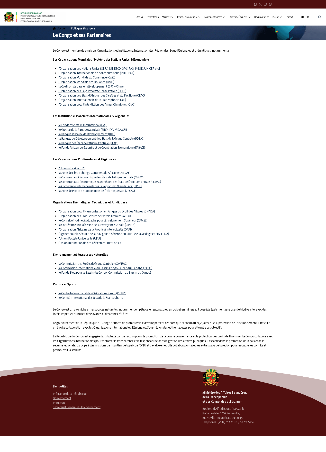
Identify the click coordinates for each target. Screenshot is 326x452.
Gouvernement (62, 398)
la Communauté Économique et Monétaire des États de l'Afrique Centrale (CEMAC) (109, 182)
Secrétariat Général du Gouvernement (77, 407)
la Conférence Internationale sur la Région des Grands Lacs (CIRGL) (100, 186)
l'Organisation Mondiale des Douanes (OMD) (86, 82)
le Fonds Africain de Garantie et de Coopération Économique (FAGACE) (102, 147)
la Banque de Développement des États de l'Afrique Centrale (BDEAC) (101, 138)
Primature (59, 403)
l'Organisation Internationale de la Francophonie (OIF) (92, 100)
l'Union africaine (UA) (71, 168)
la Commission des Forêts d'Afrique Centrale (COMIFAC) (92, 263)
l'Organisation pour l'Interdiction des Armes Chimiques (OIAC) (96, 104)
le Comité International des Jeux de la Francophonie (90, 298)
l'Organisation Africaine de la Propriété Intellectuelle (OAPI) (95, 229)
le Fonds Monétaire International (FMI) (82, 125)
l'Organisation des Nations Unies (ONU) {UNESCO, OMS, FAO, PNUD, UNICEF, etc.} (109, 68)
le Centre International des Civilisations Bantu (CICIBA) (92, 293)
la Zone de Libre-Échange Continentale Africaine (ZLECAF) (94, 173)
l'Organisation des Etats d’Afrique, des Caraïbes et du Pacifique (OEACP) (102, 95)
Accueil (61, 28)
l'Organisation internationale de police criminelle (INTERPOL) (96, 73)
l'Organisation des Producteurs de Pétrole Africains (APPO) (94, 216)
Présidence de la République (70, 393)
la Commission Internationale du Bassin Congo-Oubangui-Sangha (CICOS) (105, 268)
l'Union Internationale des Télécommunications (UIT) (92, 243)
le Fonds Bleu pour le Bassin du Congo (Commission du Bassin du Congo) (104, 272)
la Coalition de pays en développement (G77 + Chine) (91, 86)
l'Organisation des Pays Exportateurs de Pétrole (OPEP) (92, 91)
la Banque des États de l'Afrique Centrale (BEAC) (88, 143)
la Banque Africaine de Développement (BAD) (86, 134)
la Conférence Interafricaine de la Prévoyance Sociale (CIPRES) (96, 225)
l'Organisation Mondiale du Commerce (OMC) (86, 77)
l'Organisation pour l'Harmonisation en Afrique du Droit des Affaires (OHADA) (106, 211)
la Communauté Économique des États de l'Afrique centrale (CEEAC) (100, 177)
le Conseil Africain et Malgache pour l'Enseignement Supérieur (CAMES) (102, 220)
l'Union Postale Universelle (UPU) (79, 238)
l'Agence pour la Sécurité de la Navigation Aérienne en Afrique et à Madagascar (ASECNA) (113, 234)
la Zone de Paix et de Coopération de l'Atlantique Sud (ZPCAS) (96, 191)
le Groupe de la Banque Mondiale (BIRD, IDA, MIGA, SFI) (92, 130)
